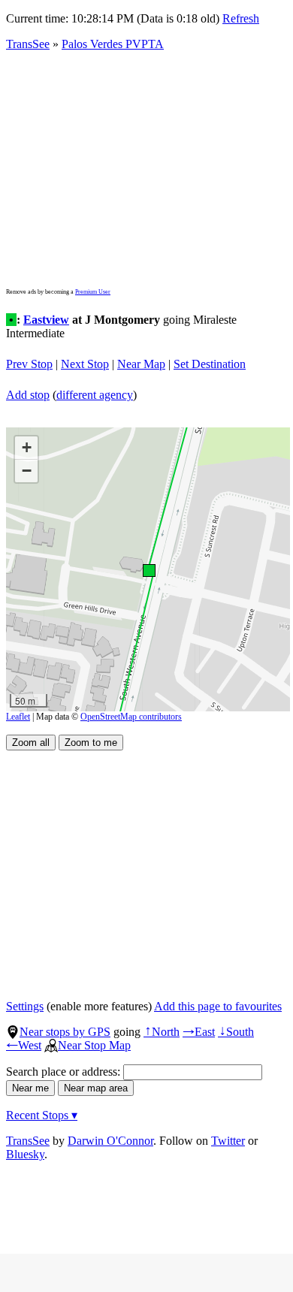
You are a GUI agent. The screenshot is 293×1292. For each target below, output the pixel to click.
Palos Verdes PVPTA (113, 44)
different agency (94, 394)
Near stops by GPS (65, 1031)
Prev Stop (29, 364)
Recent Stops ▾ (41, 1115)
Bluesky (25, 1154)
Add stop (28, 394)
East (199, 1031)
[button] (148, 569)
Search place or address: (64, 1071)
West (23, 1045)
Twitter (228, 1140)
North (161, 1031)
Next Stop (85, 364)
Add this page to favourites (218, 1006)
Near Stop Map (94, 1045)
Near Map (141, 364)
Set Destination (210, 364)
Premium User (92, 291)
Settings (25, 1006)
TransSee (28, 44)
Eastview (46, 319)
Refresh (240, 18)
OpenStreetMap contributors (131, 716)
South (236, 1031)
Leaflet (18, 716)
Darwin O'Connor (110, 1140)
